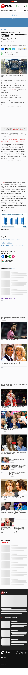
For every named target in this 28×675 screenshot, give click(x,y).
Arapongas (11, 10)
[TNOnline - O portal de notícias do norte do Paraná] (6, 6)
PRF (4, 182)
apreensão (5, 239)
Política (25, 10)
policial (19, 239)
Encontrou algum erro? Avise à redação (12, 245)
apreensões (11, 89)
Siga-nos (21, 49)
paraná (12, 239)
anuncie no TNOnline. (17, 129)
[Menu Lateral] (2, 10)
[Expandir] (26, 664)
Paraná (21, 10)
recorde (9, 242)
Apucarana (5, 10)
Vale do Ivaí (16, 10)
